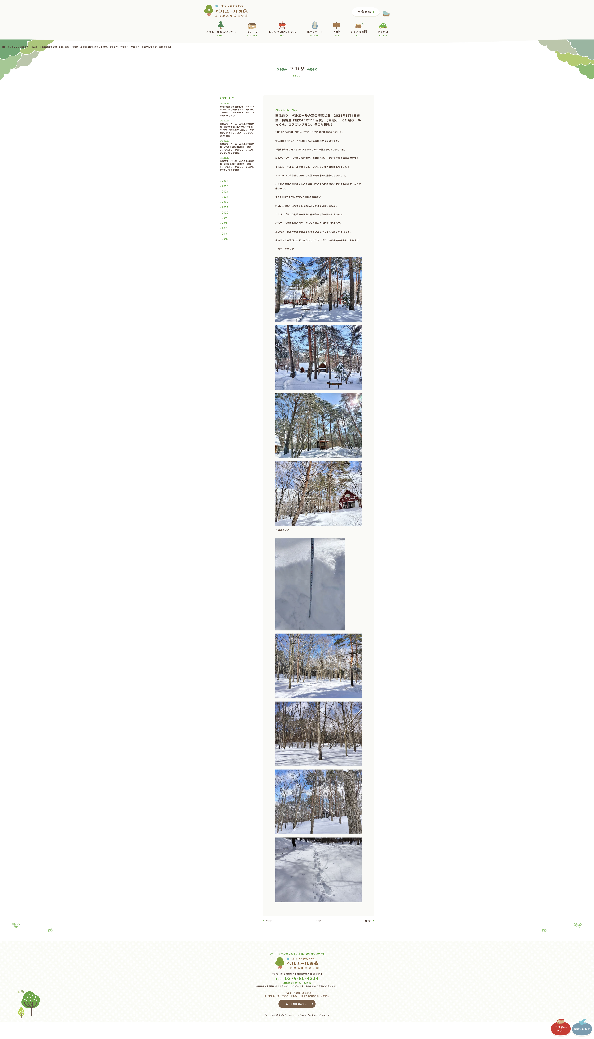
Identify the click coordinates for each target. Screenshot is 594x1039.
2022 (225, 202)
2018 (225, 223)
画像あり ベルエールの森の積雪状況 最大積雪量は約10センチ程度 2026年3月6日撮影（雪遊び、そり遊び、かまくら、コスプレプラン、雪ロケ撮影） (237, 128)
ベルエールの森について (221, 33)
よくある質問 (358, 33)
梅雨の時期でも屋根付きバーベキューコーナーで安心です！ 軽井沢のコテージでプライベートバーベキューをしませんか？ (237, 109)
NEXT (368, 921)
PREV (269, 921)
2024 (225, 191)
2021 (225, 207)
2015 (225, 239)
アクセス (382, 33)
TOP (318, 921)
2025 (225, 186)
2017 (225, 228)
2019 (225, 218)
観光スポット (314, 33)
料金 (337, 33)
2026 (225, 181)
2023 (225, 197)
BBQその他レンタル (282, 33)
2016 (225, 233)
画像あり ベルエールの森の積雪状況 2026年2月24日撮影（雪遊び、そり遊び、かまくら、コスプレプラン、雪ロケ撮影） (237, 146)
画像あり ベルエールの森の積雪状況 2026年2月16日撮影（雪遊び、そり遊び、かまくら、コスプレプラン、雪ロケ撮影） (237, 164)
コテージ (252, 33)
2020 (225, 212)
